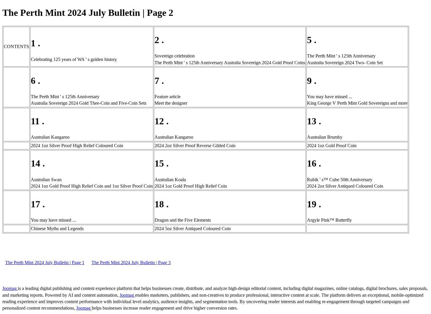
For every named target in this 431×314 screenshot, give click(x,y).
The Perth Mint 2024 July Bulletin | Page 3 (131, 262)
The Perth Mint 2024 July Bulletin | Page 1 (44, 262)
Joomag (10, 288)
